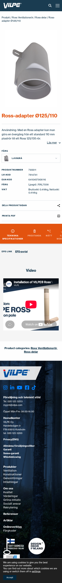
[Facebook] (27, 387)
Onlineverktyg (12, 526)
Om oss (8, 488)
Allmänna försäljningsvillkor (19, 445)
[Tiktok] (33, 387)
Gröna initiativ (12, 499)
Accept (9, 577)
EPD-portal (21, 251)
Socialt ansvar (12, 503)
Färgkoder (9, 530)
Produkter (10, 466)
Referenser (10, 514)
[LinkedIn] (12, 387)
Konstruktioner (12, 474)
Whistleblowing (12, 456)
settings (36, 571)
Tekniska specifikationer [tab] (12, 237)
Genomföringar (12, 478)
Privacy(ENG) (11, 439)
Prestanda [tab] (34, 235)
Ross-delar (41, 17)
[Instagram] (5, 387)
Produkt (6, 17)
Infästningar (10, 482)
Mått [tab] (49, 235)
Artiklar (8, 520)
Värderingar (10, 496)
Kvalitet (8, 492)
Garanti (7, 449)
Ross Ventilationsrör (22, 17)
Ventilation (10, 470)
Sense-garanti (11, 453)
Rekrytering (10, 507)
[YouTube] (19, 387)
